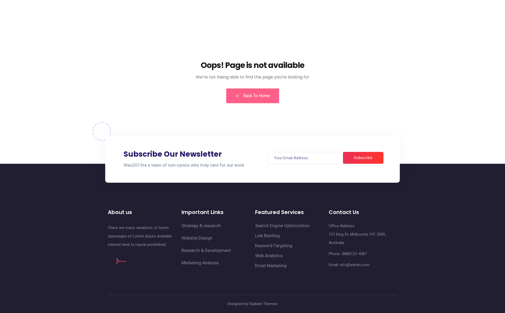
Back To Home (256, 95)
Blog (386, 12)
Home (271, 12)
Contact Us (359, 12)
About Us (297, 12)
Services (324, 12)
